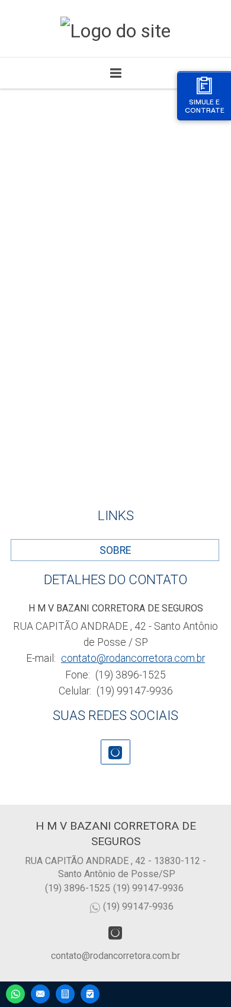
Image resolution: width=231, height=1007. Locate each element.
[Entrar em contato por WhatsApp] (15, 992)
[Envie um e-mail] (40, 992)
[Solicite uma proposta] (65, 992)
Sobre (115, 550)
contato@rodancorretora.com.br (133, 658)
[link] (115, 752)
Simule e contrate (204, 106)
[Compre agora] (90, 992)
